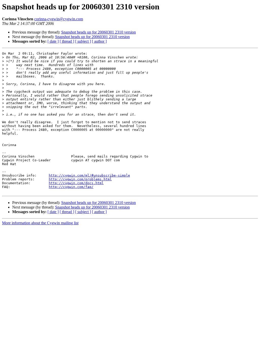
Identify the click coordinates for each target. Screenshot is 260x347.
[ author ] (99, 41)
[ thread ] (67, 41)
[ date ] (53, 41)
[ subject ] (83, 41)
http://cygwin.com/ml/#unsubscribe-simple (89, 175)
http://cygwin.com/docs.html (76, 183)
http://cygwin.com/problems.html (80, 179)
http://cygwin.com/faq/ (71, 187)
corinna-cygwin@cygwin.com (58, 19)
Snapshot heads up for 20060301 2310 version (98, 32)
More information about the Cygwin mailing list (40, 223)
